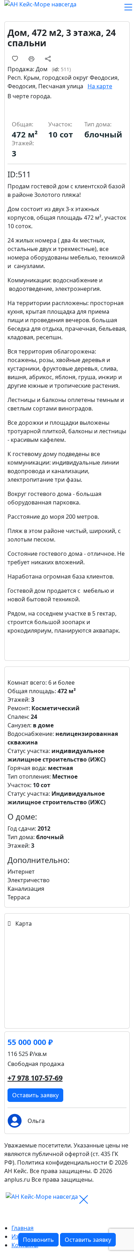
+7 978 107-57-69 (35, 1078)
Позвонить (38, 1240)
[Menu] (128, 7)
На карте (100, 86)
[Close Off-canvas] (83, 1199)
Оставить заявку (35, 1095)
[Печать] (31, 58)
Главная (22, 1228)
